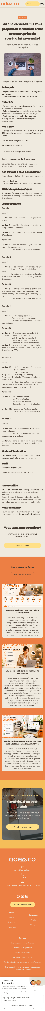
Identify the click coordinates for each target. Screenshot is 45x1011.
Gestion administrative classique (22, 943)
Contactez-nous (32, 4)
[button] (42, 3)
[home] (10, 3)
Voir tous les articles (22, 574)
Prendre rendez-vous (23, 827)
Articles (33, 920)
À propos (11, 922)
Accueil (11, 918)
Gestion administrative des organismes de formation (22, 962)
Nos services (11, 927)
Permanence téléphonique (22, 948)
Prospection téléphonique (22, 957)
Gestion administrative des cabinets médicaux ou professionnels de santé (22, 968)
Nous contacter (22, 545)
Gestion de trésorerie (22, 952)
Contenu (33, 925)
